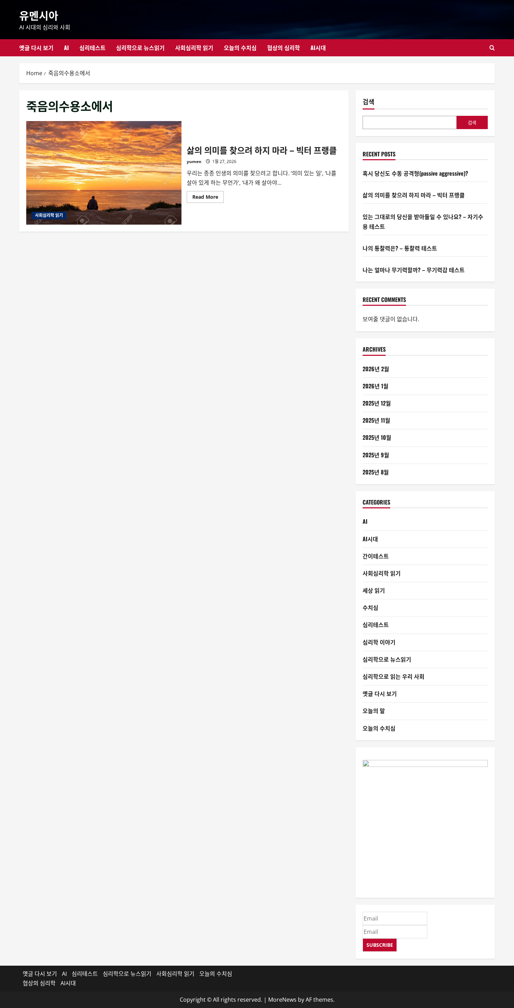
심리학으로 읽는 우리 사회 (393, 676)
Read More (208, 198)
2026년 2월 (376, 369)
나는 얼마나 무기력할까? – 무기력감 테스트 (414, 270)
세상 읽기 (374, 590)
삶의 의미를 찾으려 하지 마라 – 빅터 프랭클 (103, 173)
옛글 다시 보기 (36, 47)
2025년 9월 (376, 455)
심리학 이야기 (379, 642)
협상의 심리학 (283, 47)
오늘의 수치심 (240, 47)
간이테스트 (376, 556)
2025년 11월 (376, 420)
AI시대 (318, 47)
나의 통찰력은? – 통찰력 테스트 (400, 248)
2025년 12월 (377, 403)
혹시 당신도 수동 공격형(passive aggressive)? (415, 173)
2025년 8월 (376, 472)
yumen (194, 161)
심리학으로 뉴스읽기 (140, 47)
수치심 (370, 607)
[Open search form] (492, 48)
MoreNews (282, 999)
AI (66, 47)
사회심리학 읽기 (194, 47)
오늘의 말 (374, 710)
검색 (368, 101)
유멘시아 (38, 15)
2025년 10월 (377, 437)
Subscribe (379, 945)
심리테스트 (92, 47)
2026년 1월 (375, 386)
